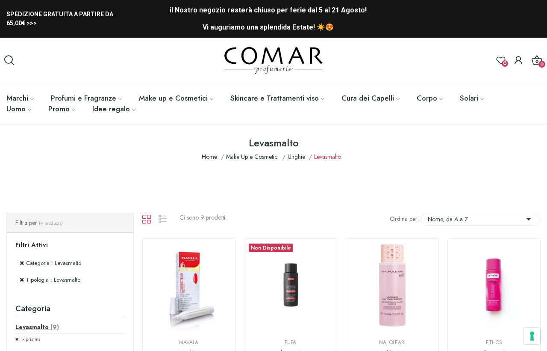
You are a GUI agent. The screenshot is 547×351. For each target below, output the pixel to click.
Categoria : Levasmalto (53, 263)
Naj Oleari (392, 342)
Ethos (494, 342)
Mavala (188, 342)
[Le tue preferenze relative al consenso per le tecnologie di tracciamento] (532, 336)
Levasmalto (37, 327)
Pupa (290, 342)
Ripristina (31, 339)
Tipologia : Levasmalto (53, 280)
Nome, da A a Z (481, 219)
